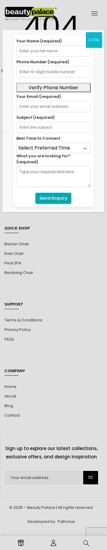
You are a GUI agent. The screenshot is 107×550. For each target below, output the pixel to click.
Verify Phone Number (53, 87)
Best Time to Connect (38, 138)
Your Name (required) (39, 41)
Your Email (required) (38, 96)
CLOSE (94, 39)
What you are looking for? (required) (43, 159)
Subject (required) (35, 117)
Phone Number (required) (42, 62)
